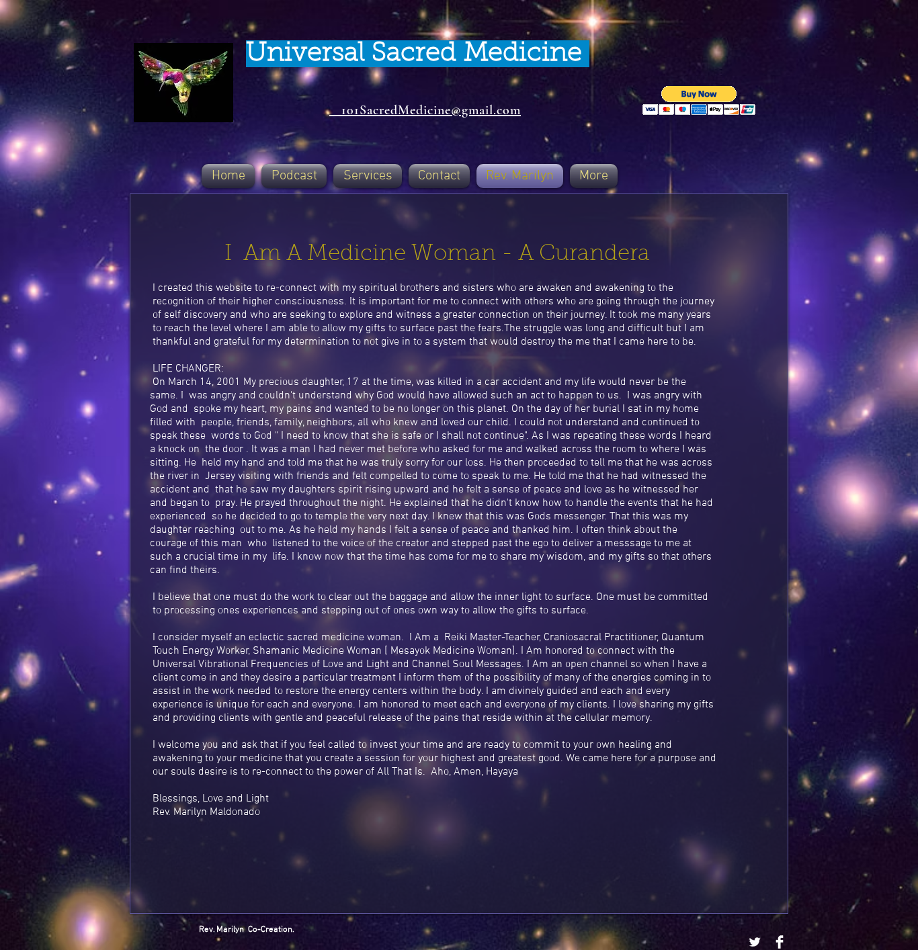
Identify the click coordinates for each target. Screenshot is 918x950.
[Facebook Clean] (779, 942)
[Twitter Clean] (754, 942)
